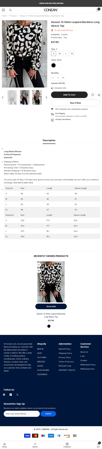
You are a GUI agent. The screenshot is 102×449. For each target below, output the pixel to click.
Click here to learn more (23, 183)
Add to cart (69, 95)
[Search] (10, 10)
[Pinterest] (4, 395)
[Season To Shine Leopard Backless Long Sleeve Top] (51, 281)
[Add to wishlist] (39, 265)
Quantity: (55, 73)
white (53, 326)
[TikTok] (11, 395)
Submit (48, 414)
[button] (2, 97)
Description (49, 140)
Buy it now (75, 103)
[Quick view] (39, 270)
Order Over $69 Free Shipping (51, 3)
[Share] (98, 95)
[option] (24, 54)
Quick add (51, 306)
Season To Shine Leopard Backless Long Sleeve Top (51, 315)
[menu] (3, 9)
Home (4, 16)
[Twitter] (17, 395)
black (49, 326)
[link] (93, 95)
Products (13, 16)
